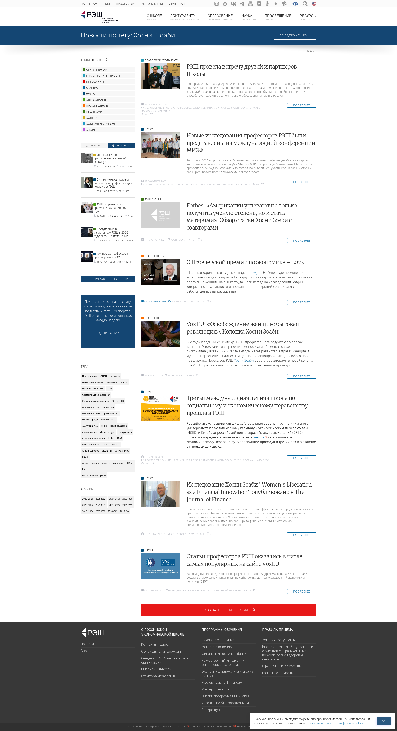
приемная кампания (93, 438)
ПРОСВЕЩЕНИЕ (155, 256)
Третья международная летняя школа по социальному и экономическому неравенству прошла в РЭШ (247, 405)
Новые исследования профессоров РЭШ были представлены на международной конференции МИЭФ (251, 143)
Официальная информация (161, 651)
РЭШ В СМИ (153, 199)
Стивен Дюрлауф (244, 460)
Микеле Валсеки (184, 184)
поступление (125, 432)
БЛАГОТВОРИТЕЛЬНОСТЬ (162, 60)
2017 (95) (100, 511)
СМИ (106, 4)
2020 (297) (114, 504)
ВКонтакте (233, 3)
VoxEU (172, 590)
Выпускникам (152, 4)
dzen (276, 3)
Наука (258, 460)
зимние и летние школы (177, 460)
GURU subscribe (216, 3)
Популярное (122, 145)
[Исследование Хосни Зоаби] (160, 494)
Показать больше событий (228, 610)
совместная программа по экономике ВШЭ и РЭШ (107, 465)
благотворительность (158, 107)
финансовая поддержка (114, 425)
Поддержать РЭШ (295, 35)
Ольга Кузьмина (202, 107)
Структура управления (158, 676)
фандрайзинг (161, 111)
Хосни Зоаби (241, 107)
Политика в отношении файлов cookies (211, 726)
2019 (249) (127, 504)
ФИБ (110, 438)
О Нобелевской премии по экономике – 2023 (245, 262)
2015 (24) (124, 511)
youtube (250, 3)
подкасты (115, 376)
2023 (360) (127, 498)
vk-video (259, 3)
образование (89, 432)
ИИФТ (119, 438)
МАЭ (109, 388)
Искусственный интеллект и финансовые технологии (223, 663)
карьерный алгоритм (94, 475)
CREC (266, 460)
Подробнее (301, 105)
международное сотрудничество (100, 413)
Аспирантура (212, 710)
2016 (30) (112, 511)
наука (85, 456)
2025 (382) (101, 498)
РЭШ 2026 (131, 726)
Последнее (95, 145)
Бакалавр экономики (218, 640)
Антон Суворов (182, 107)
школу (259, 437)
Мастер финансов (215, 689)
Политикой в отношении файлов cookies (335, 723)
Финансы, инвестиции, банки (224, 654)
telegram (242, 3)
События (87, 651)
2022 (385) (87, 504)
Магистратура (107, 432)
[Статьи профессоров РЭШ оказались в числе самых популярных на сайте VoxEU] (160, 566)
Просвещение (185, 590)
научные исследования (158, 184)
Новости (311, 50)
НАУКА (149, 129)
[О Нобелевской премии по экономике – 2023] (160, 272)
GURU (191, 301)
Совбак (124, 382)
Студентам (177, 4)
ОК (383, 721)
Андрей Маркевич (230, 590)
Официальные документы (281, 666)
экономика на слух (92, 382)
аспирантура (122, 450)
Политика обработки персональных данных (162, 726)
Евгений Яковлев (222, 184)
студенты (107, 450)
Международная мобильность (99, 419)
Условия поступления (278, 640)
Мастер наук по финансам (222, 682)
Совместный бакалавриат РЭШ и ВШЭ (103, 400)
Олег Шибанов (90, 444)
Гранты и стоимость (277, 673)
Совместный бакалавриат (96, 394)
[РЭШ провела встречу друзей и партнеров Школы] (160, 76)
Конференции (242, 184)
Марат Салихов (222, 107)
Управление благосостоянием (225, 703)
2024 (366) (114, 498)
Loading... (115, 444)
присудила (253, 272)
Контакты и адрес (155, 645)
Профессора (125, 4)
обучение (111, 382)
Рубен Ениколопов (204, 460)
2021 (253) (101, 504)
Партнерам (89, 4)
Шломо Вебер (152, 460)
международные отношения (98, 407)
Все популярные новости (108, 279)
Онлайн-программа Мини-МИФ (225, 696)
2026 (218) (87, 498)
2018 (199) (87, 511)
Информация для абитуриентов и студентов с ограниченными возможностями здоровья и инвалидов (287, 653)
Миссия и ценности (156, 669)
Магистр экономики (93, 388)
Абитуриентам (90, 425)
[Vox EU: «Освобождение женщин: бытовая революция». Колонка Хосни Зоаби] (160, 334)
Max (225, 3)
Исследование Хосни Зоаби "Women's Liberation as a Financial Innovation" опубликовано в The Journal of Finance (249, 492)
